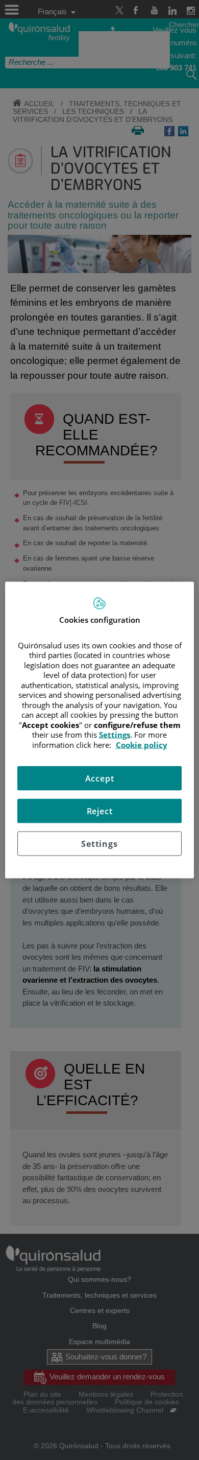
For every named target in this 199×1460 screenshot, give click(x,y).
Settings (99, 843)
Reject (100, 811)
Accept (99, 778)
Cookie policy (141, 744)
